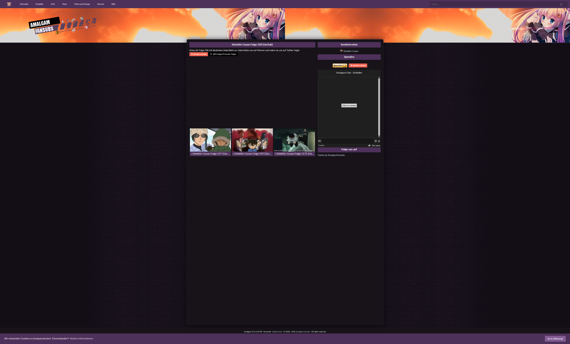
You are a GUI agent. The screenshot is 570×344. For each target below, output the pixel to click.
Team (64, 4)
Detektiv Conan (351, 51)
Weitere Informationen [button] (81, 338)
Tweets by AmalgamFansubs (331, 155)
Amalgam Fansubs (303, 332)
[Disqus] (252, 197)
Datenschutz (277, 332)
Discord (100, 4)
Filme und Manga (82, 4)
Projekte (39, 4)
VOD (53, 4)
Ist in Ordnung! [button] (555, 338)
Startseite (24, 4)
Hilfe (113, 4)
